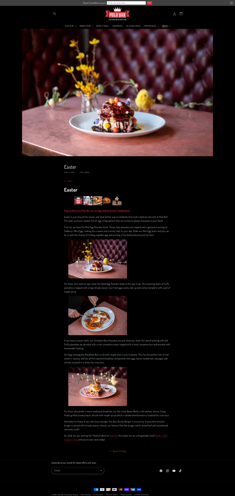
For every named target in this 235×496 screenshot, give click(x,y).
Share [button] (70, 181)
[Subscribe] (101, 470)
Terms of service (112, 494)
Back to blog (119, 451)
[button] (231, 2)
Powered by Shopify (71, 495)
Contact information (141, 494)
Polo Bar (61, 495)
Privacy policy (98, 494)
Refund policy (86, 494)
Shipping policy (126, 494)
